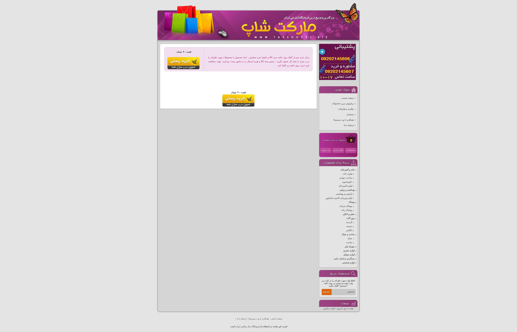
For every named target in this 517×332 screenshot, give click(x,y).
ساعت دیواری (345, 178)
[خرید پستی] (238, 106)
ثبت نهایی (325, 150)
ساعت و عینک (348, 234)
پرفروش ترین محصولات (343, 103)
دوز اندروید (341, 308)
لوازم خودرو (349, 250)
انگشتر (349, 230)
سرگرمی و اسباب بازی (344, 258)
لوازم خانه (347, 174)
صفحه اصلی (276, 319)
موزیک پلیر (350, 246)
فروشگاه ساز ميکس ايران (248, 326)
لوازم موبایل (349, 254)
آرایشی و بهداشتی (344, 194)
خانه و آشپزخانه (347, 170)
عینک (350, 238)
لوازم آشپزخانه (345, 186)
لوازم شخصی (348, 263)
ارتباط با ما (349, 125)
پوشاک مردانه (345, 206)
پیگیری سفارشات (346, 109)
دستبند (349, 226)
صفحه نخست (347, 98)
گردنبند (349, 222)
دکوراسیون (347, 182)
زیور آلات (350, 218)
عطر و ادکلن (349, 214)
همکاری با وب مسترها (344, 120)
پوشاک (351, 202)
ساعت (349, 242)
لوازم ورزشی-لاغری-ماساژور (339, 198)
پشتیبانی (350, 114)
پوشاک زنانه (346, 210)
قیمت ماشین (329, 308)
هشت (350, 308)
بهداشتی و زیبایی (347, 190)
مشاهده (350, 150)
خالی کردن (338, 150)
